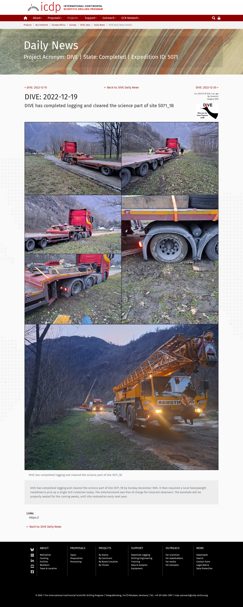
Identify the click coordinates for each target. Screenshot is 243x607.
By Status (103, 555)
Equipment (137, 568)
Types (73, 555)
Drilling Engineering (141, 558)
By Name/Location (108, 561)
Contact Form (203, 561)
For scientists (172, 555)
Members (44, 565)
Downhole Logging (140, 555)
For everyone (172, 565)
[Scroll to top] (237, 601)
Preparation (76, 558)
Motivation (45, 555)
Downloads (202, 555)
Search (200, 558)
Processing (75, 561)
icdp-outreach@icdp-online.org (191, 595)
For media (171, 561)
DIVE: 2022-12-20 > (207, 87)
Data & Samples (139, 565)
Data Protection (204, 568)
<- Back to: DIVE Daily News (121, 87)
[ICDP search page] (214, 17)
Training (135, 561)
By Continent (105, 558)
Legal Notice (202, 565)
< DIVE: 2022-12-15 (36, 87)
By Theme (104, 565)
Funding (44, 558)
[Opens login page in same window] (219, 17)
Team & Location (48, 568)
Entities (44, 561)
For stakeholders (174, 558)
